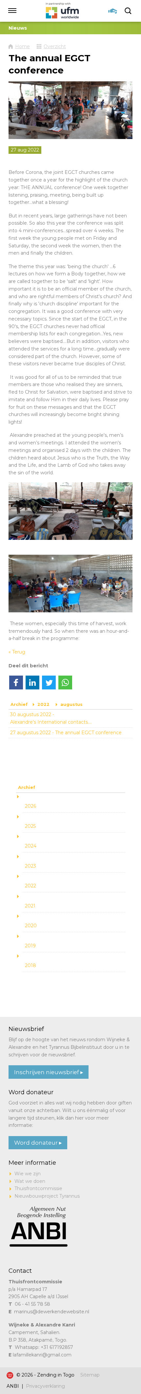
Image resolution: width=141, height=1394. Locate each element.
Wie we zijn (27, 1174)
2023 (30, 866)
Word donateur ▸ (38, 1142)
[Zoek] (128, 11)
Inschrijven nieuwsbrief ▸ (48, 1072)
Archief (19, 704)
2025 (30, 826)
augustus (71, 704)
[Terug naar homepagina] (62, 10)
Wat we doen (29, 1181)
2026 (30, 806)
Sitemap (90, 1375)
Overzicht (55, 46)
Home (22, 46)
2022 (43, 704)
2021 (30, 906)
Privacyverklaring (45, 1386)
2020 (31, 926)
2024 (30, 846)
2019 (30, 946)
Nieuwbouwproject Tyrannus (47, 1196)
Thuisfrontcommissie (38, 1188)
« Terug (17, 652)
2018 (30, 965)
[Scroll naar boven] (122, 1368)
